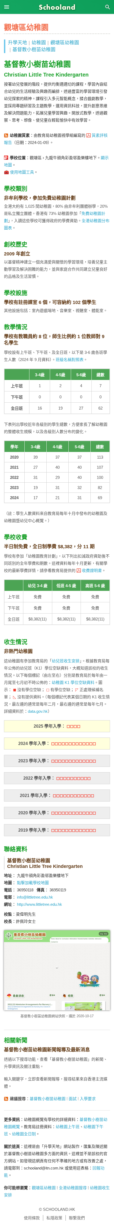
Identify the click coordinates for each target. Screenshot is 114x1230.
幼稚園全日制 (24, 1134)
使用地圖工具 (22, 172)
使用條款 (32, 1218)
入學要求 (88, 1098)
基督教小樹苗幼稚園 (33, 49)
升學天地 (17, 42)
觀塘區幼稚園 (64, 42)
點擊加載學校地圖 (33, 882)
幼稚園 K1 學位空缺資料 (73, 682)
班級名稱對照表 (70, 359)
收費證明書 (92, 570)
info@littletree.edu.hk (35, 897)
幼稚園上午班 (68, 1126)
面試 (73, 1098)
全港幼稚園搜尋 (73, 1187)
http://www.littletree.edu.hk (39, 904)
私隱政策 (54, 1218)
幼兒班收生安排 (66, 661)
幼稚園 (39, 42)
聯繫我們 (77, 1218)
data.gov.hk (38, 711)
